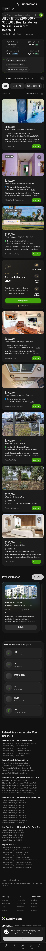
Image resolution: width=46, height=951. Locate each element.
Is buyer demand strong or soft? (18, 69)
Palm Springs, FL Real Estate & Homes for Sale (16, 768)
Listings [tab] (7, 78)
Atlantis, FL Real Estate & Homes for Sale (15, 763)
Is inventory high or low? (15, 65)
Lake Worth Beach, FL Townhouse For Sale (16, 753)
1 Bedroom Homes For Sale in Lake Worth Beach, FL (19, 783)
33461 (36, 503)
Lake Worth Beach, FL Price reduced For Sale (17, 865)
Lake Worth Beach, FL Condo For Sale (15, 746)
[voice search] (35, 15)
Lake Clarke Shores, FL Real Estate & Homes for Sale (18, 770)
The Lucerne (23, 345)
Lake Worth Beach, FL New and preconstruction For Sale (20, 860)
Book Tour (36, 146)
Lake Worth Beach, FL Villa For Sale (13, 756)
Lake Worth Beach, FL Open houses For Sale (16, 862)
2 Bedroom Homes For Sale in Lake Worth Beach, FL (19, 785)
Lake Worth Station (13, 603)
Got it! (23, 938)
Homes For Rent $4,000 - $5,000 (12, 835)
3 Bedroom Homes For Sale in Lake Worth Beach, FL (19, 788)
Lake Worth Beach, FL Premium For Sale (15, 850)
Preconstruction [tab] (21, 78)
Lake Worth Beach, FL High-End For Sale (15, 855)
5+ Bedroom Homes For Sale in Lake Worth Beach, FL (19, 793)
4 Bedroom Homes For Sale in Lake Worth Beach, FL (19, 790)
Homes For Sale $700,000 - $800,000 (14, 815)
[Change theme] (13, 9)
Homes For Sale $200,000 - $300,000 (14, 803)
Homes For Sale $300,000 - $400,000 (14, 805)
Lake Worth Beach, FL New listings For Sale (16, 867)
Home (4, 880)
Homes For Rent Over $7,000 (12, 840)
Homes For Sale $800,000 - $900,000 (14, 817)
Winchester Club (24, 133)
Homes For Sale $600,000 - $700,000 (14, 813)
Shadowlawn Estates (24, 187)
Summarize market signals (16, 60)
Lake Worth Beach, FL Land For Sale (14, 748)
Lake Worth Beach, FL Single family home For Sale (19, 743)
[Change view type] (42, 93)
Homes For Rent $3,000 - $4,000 (13, 832)
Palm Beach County (8, 34)
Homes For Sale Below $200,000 (13, 800)
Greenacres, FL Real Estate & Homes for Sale (16, 765)
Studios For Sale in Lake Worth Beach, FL (15, 780)
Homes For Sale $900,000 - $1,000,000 (14, 820)
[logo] (27, 4)
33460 (37, 136)
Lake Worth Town (24, 241)
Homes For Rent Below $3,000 (12, 830)
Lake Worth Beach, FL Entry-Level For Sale (16, 847)
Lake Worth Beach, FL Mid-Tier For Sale (15, 852)
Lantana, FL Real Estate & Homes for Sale (15, 773)
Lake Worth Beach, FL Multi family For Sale (16, 751)
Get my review (23, 301)
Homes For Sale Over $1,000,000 (13, 822)
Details (20, 627)
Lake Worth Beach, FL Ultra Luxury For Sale (16, 857)
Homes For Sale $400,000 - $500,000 (14, 808)
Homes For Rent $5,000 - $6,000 (12, 837)
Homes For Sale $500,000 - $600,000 (14, 810)
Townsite (22, 399)
